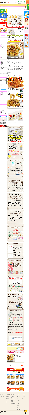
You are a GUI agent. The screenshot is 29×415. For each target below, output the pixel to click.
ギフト (2, 6)
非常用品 (1, 57)
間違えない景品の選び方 (7, 398)
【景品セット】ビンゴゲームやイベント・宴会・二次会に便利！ (13, 396)
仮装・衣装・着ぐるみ (13, 398)
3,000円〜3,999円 (2, 69)
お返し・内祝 (2, 64)
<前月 (1, 116)
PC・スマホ (2, 56)
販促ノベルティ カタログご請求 (3, 113)
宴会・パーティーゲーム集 (8, 394)
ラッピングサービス (23, 394)
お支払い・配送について (2, 394)
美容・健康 (17, 401)
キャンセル (2, 95)
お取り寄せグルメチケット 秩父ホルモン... (9, 380)
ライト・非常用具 (18, 403)
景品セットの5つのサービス (13, 403)
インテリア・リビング (3, 44)
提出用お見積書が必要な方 (3, 111)
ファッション (2, 45)
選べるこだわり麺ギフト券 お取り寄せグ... (17, 386)
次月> (5, 116)
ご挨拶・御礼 (2, 62)
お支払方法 (2, 93)
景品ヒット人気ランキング (13, 394)
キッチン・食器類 (2, 46)
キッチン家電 (2, 47)
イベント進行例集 (7, 400)
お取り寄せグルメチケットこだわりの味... (13, 386)
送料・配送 (2, 94)
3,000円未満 (2, 68)
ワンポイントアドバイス (7, 396)
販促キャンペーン (2, 61)
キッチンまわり (18, 400)
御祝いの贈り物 (2, 63)
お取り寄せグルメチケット (24, 396)
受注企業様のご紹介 (18, 407)
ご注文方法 (2, 92)
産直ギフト (22, 398)
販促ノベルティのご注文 (3, 112)
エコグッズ (17, 398)
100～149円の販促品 (18, 394)
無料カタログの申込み (18, 409)
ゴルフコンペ (18, 405)
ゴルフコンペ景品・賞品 (13, 399)
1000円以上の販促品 (18, 396)
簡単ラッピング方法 (7, 401)
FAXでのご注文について (3, 110)
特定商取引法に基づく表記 (2, 396)
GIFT (1, 6)
